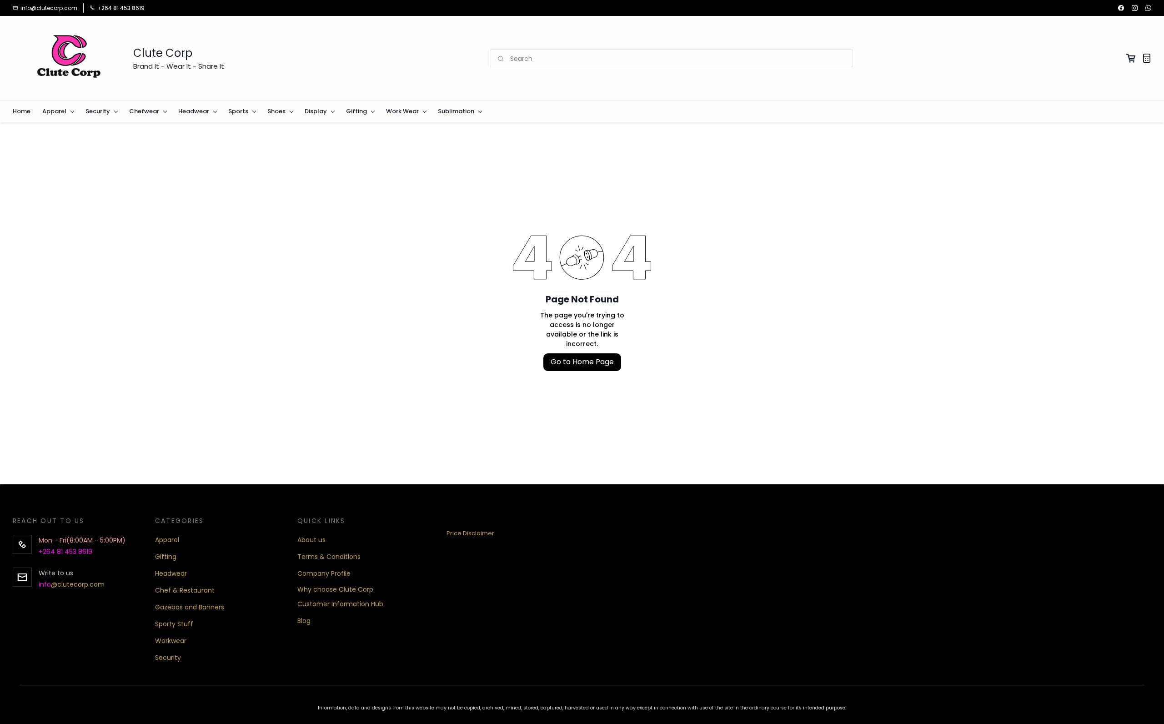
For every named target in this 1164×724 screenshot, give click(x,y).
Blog (304, 620)
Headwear (171, 573)
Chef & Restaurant (185, 590)
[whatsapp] (1148, 8)
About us (311, 539)
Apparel (167, 539)
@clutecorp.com (78, 584)
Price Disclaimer (470, 533)
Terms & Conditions (329, 556)
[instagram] (1135, 8)
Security (168, 657)
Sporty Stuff (174, 623)
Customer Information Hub (340, 603)
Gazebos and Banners (189, 607)
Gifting (165, 556)
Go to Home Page (582, 362)
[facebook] (1121, 8)
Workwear (170, 640)
